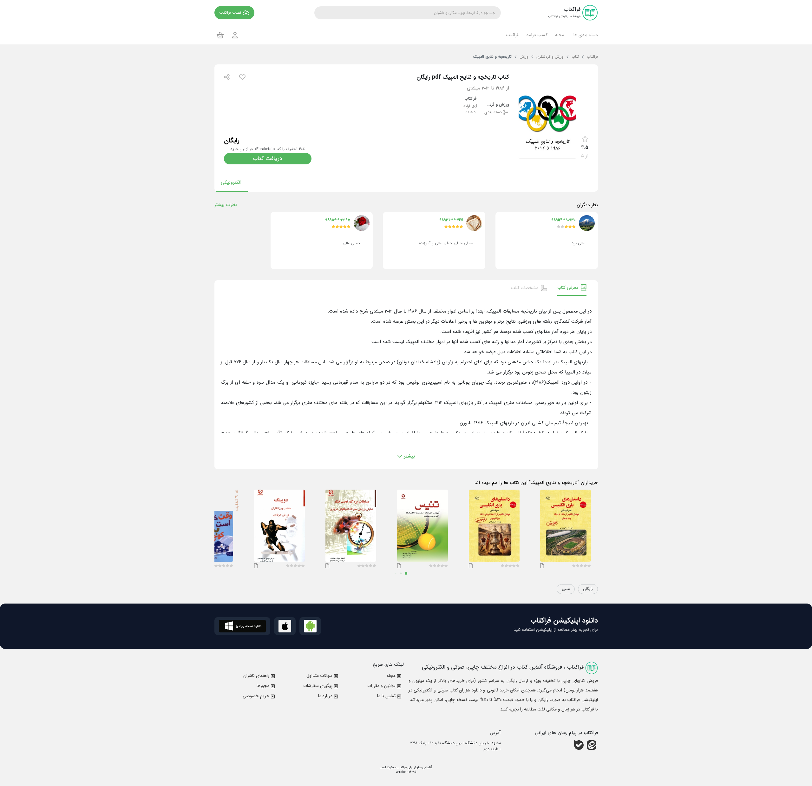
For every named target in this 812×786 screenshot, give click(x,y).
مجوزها (263, 685)
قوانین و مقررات (381, 685)
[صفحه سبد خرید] (220, 35)
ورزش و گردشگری (496, 105)
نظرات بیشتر (225, 204)
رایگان (588, 589)
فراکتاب (471, 99)
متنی (566, 589)
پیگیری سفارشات (317, 685)
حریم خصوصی (256, 695)
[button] (585, 34)
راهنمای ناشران (256, 675)
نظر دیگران (587, 205)
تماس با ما (386, 695)
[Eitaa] (591, 745)
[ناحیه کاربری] (235, 35)
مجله (391, 675)
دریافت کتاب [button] (267, 158)
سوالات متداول (319, 675)
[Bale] (579, 745)
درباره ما (325, 695)
